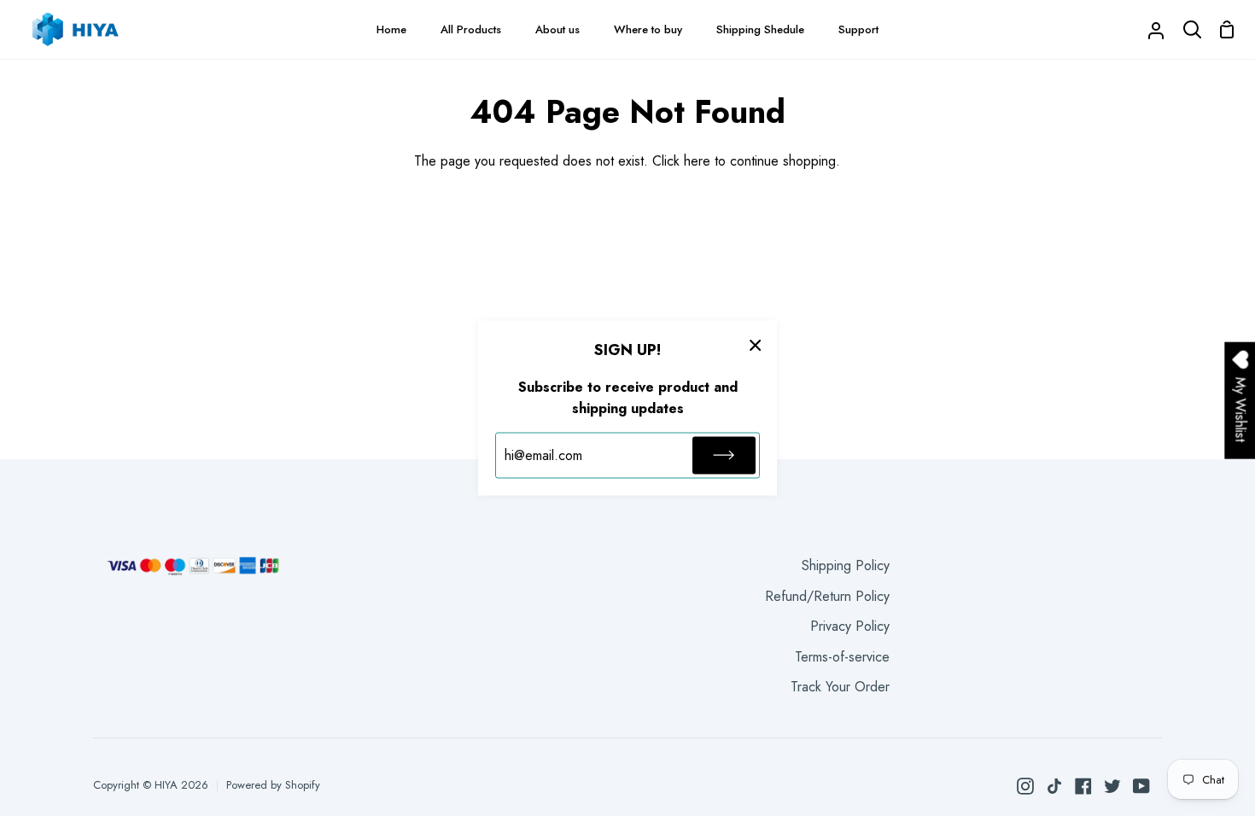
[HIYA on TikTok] (1054, 786)
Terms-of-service (842, 657)
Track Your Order (840, 687)
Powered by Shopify (273, 785)
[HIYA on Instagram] (1025, 786)
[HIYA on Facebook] (1083, 786)
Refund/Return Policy (827, 596)
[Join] (724, 455)
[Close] (755, 345)
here (697, 161)
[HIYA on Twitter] (1112, 786)
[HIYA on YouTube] (1141, 786)
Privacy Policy (850, 626)
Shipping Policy (846, 565)
